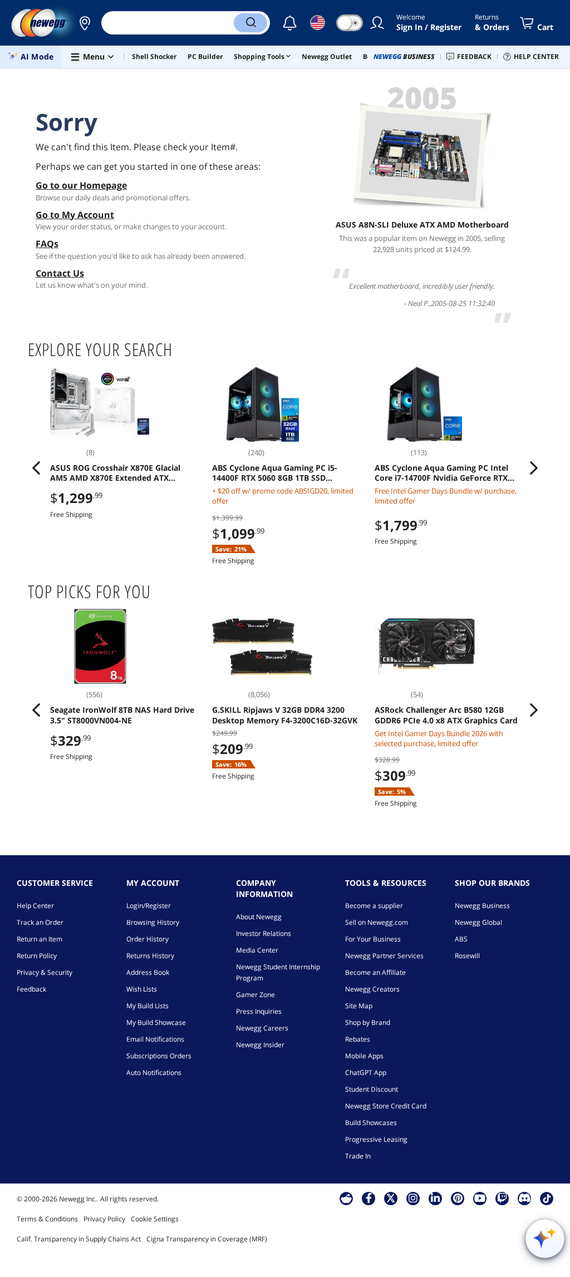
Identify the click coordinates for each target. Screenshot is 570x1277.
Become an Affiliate (375, 972)
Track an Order (40, 922)
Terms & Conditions (47, 1219)
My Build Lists (147, 1005)
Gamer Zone (255, 994)
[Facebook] (369, 1198)
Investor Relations (263, 933)
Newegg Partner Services (384, 955)
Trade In (358, 1156)
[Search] (250, 22)
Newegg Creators (372, 989)
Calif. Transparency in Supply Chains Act (79, 1239)
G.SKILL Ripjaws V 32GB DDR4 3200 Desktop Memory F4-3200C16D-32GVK (284, 715)
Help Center (35, 905)
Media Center (257, 950)
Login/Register (148, 905)
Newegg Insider (260, 1044)
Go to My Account (75, 215)
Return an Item (39, 939)
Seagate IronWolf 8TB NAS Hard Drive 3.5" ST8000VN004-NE (122, 715)
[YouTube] (479, 1198)
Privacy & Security (44, 972)
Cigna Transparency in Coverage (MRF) (206, 1239)
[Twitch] (502, 1198)
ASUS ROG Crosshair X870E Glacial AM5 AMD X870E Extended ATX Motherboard (115, 473)
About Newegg (259, 916)
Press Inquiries (259, 1011)
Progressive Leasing (376, 1139)
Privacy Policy (104, 1219)
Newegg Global (478, 922)
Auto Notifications (153, 1072)
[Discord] (524, 1198)
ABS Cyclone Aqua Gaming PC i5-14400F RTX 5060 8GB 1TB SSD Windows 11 (274, 473)
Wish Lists (141, 989)
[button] (84, 23)
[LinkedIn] (435, 1198)
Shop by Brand (367, 1022)
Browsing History (152, 922)
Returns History (150, 955)
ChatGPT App (365, 1072)
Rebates (357, 1039)
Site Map (358, 1005)
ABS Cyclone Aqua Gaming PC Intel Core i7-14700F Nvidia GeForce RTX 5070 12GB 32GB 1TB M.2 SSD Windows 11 (441, 473)
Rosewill (467, 955)
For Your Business (373, 939)
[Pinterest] (458, 1198)
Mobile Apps (364, 1056)
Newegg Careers (262, 1028)
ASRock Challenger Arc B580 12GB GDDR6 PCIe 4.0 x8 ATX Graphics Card (446, 715)
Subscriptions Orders (158, 1056)
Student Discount (371, 1089)
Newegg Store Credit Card (385, 1106)
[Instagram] (413, 1198)
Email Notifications (155, 1039)
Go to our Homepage (81, 185)
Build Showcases (371, 1122)
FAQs (47, 244)
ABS (461, 939)
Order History (147, 939)
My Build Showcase (156, 1022)
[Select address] (84, 23)
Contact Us (60, 273)
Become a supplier (374, 905)
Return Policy (37, 955)
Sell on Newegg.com (376, 922)
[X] (391, 1198)
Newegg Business (482, 905)
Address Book (147, 972)
